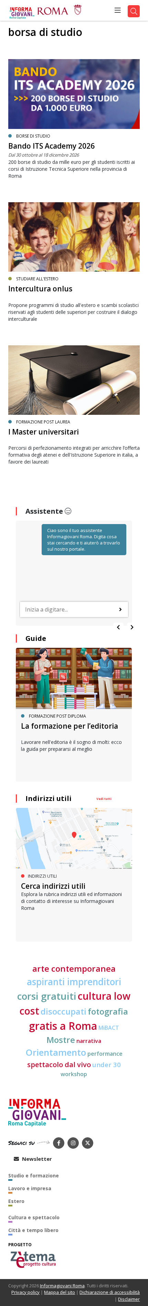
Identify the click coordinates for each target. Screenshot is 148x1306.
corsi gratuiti (46, 995)
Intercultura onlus (40, 288)
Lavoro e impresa (29, 1188)
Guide (35, 638)
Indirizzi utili (48, 798)
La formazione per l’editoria (69, 726)
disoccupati (63, 1011)
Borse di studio (33, 136)
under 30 (106, 1064)
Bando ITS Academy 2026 (51, 146)
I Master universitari (43, 432)
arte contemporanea (74, 968)
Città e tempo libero (33, 1230)
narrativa (88, 1041)
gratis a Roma (63, 1026)
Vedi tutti (104, 798)
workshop (74, 1074)
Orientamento (55, 1052)
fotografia (108, 1011)
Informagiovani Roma (62, 1285)
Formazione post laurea (43, 422)
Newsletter (36, 1158)
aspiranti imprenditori (74, 982)
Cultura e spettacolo (34, 1217)
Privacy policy (25, 1292)
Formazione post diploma (57, 716)
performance (105, 1053)
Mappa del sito (59, 1292)
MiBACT (108, 1028)
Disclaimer (129, 1299)
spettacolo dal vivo (59, 1064)
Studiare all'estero (37, 279)
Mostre (60, 1039)
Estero (16, 1201)
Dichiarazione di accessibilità (110, 1292)
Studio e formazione (33, 1175)
